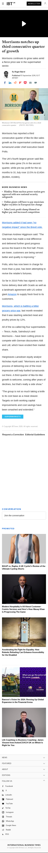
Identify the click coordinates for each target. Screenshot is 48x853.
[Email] (30, 82)
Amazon (12, 294)
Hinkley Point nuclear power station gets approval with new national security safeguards (23, 195)
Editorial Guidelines (35, 434)
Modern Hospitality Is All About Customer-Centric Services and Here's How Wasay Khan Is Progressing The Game (23, 609)
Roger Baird (20, 72)
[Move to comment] (35, 82)
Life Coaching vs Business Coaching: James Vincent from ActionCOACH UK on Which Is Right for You (22, 742)
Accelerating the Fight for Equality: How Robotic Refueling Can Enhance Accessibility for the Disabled (23, 652)
